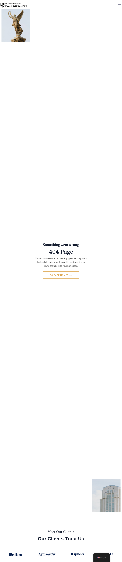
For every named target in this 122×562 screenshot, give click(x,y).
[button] (119, 5)
